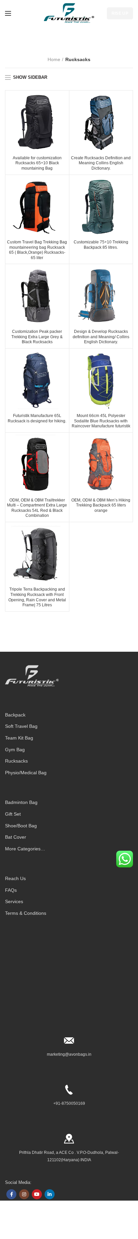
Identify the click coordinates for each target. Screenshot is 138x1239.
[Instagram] (24, 1194)
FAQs (11, 890)
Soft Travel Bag (21, 726)
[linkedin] (50, 1194)
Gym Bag (15, 749)
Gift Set (13, 814)
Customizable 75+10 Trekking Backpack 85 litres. (101, 245)
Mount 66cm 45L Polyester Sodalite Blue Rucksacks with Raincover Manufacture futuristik (101, 420)
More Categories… (25, 848)
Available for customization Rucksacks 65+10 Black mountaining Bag (37, 163)
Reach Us (15, 878)
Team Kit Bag (19, 738)
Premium (32, 1224)
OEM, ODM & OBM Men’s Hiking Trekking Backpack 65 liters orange (100, 505)
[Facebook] (11, 1194)
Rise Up (120, 13)
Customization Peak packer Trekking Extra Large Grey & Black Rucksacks (37, 336)
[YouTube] (37, 1194)
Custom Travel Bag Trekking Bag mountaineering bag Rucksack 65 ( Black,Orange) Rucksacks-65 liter (37, 250)
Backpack (15, 714)
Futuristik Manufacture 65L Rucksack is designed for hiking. (37, 418)
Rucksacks (16, 761)
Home (54, 59)
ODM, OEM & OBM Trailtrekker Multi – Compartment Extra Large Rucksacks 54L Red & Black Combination (37, 508)
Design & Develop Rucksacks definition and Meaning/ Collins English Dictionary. (101, 336)
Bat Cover (15, 837)
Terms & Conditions (25, 913)
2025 (19, 1224)
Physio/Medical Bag (26, 772)
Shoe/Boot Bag (21, 825)
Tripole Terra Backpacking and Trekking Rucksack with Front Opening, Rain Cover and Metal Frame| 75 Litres (37, 597)
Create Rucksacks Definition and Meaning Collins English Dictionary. (101, 163)
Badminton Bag (21, 802)
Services (14, 901)
